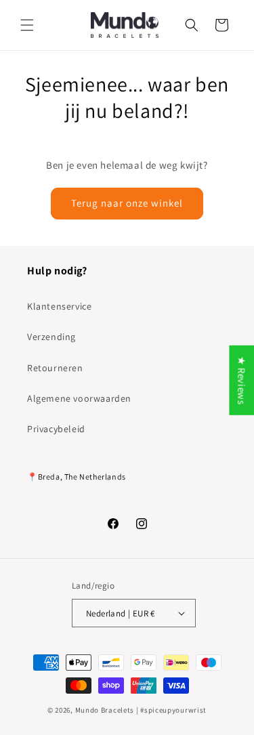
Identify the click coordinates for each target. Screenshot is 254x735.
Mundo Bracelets (105, 710)
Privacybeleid (56, 429)
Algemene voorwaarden (79, 398)
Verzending (51, 337)
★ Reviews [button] (241, 380)
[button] (27, 25)
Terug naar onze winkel (127, 202)
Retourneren (55, 368)
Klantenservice (59, 306)
